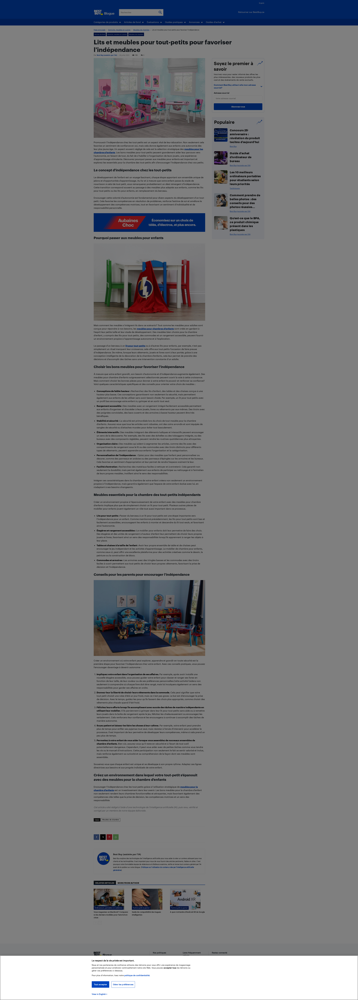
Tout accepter (100, 984)
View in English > (99, 994)
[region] (179, 977)
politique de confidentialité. (137, 975)
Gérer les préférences (123, 984)
